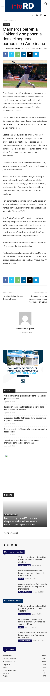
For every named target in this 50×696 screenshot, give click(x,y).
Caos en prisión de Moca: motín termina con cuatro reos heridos (25, 430)
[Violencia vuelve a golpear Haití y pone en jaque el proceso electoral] (9, 561)
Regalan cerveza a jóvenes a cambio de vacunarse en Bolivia (38, 299)
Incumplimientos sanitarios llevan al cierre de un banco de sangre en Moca (24, 408)
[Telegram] (36, 54)
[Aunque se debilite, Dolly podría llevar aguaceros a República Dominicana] (9, 588)
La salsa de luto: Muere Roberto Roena (13, 297)
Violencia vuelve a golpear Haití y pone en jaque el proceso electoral (25, 397)
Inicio (5, 20)
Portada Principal (25, 592)
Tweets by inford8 (10, 533)
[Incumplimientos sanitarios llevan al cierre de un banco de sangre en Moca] (9, 575)
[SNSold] (23, 382)
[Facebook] (33, 15)
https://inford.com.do (25, 332)
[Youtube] (45, 15)
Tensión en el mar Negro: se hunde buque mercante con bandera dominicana (21, 441)
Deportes (12, 20)
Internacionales (11, 514)
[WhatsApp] (17, 54)
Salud (21, 579)
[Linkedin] (23, 54)
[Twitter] (41, 15)
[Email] (30, 54)
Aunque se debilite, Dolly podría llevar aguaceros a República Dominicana (25, 419)
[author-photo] (25, 325)
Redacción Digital (13, 48)
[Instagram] (37, 15)
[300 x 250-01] (25, 456)
